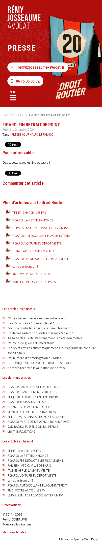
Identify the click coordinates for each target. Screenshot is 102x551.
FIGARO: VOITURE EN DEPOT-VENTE (36, 243)
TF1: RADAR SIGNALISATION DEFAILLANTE (36, 417)
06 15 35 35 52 (28, 81)
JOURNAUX (30, 134)
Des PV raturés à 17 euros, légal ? (30, 323)
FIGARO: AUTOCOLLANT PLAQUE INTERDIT (42, 236)
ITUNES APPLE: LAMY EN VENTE (33, 251)
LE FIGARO (46, 134)
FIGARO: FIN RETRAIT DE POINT (49, 115)
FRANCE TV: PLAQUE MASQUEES (29, 407)
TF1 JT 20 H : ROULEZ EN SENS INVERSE (33, 397)
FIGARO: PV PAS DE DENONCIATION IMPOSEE (38, 422)
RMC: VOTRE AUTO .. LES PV (31, 274)
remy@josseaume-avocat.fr (41, 67)
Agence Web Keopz (87, 539)
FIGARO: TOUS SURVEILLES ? (26, 402)
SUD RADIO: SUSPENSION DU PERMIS (32, 427)
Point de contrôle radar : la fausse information (39, 328)
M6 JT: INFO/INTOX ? (21, 431)
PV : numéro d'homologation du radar (34, 358)
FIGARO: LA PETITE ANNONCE (32, 220)
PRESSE (16, 134)
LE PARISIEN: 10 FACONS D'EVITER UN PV (40, 228)
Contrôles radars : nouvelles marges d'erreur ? (40, 333)
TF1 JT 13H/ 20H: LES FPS (29, 213)
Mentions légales (14, 532)
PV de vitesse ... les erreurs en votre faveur (37, 318)
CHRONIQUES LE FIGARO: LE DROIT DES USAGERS (41, 363)
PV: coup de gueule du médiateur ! (31, 343)
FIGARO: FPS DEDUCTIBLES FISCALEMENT (40, 259)
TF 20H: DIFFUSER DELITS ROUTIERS (31, 412)
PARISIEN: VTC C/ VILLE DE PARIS (34, 282)
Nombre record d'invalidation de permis (36, 368)
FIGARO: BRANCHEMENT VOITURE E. (32, 392)
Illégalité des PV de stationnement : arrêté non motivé (44, 338)
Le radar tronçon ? (25, 266)
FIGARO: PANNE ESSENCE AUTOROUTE (33, 387)
